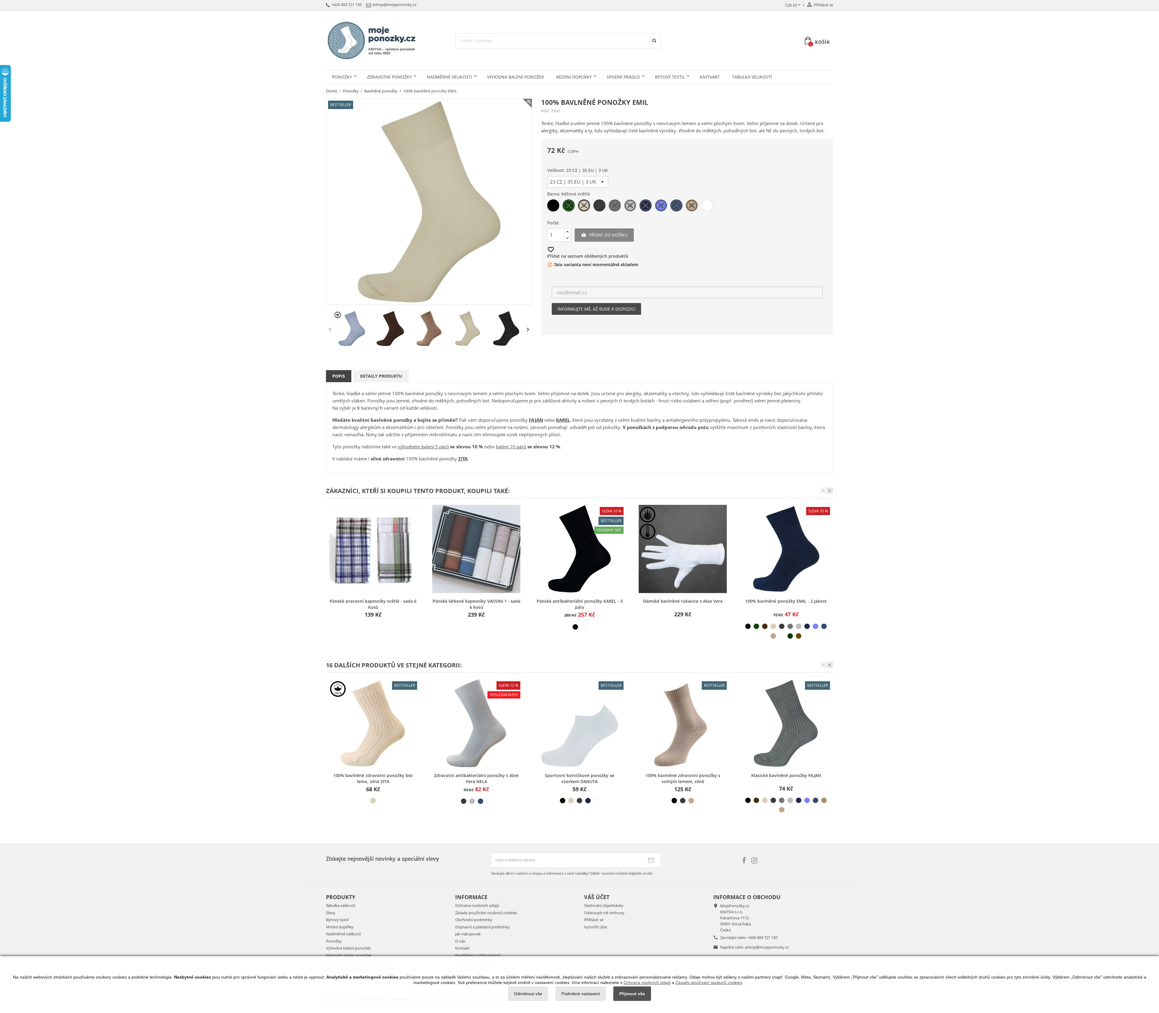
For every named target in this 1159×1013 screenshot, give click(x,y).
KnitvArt (710, 77)
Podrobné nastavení (580, 993)
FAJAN (536, 420)
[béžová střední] (773, 636)
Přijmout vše (632, 993)
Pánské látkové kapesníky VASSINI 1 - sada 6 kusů (476, 604)
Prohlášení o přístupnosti (477, 955)
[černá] (575, 627)
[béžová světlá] (773, 626)
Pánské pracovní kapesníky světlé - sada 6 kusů (373, 604)
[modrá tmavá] (807, 626)
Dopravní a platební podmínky (482, 927)
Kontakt (462, 948)
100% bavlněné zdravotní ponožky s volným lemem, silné (683, 778)
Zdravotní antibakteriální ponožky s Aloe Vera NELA (476, 778)
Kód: (545, 111)
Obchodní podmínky (473, 919)
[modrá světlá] (815, 626)
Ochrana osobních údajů (477, 905)
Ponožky (342, 77)
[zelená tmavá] (756, 626)
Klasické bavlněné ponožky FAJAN (786, 775)
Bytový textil (670, 77)
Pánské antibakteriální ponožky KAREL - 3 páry (580, 604)
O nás (460, 941)
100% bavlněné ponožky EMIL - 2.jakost (786, 601)
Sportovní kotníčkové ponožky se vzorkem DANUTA (579, 778)
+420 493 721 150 (762, 937)
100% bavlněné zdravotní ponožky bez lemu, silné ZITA (373, 778)
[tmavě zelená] (790, 636)
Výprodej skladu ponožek (349, 955)
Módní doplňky (574, 77)
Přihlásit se (593, 919)
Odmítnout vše (528, 993)
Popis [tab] (338, 376)
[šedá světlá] (798, 626)
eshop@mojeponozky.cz (767, 947)
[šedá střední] (790, 626)
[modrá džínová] (824, 626)
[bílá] (583, 627)
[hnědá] (765, 626)
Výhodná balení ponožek (515, 77)
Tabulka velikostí (752, 77)
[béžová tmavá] (824, 800)
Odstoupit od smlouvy (604, 912)
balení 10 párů (511, 447)
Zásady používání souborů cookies (486, 912)
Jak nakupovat (468, 934)
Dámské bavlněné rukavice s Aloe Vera (683, 601)
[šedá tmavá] (781, 626)
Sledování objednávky (604, 905)
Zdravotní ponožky (389, 77)
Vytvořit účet (595, 927)
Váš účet (596, 897)
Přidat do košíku (604, 235)
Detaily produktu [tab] (381, 376)
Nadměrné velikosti (449, 77)
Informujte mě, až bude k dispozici (596, 309)
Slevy (330, 912)
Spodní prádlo (623, 77)
